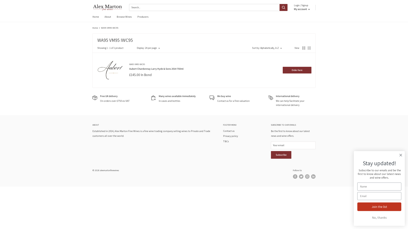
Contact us (229, 131)
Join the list (379, 207)
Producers (143, 16)
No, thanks (379, 217)
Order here (297, 70)
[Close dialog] (401, 155)
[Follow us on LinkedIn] (313, 176)
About (108, 16)
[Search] (284, 7)
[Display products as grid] (309, 48)
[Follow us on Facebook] (295, 176)
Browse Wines (124, 16)
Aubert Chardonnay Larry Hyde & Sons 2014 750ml (156, 68)
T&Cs (226, 141)
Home (95, 16)
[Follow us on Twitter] (301, 176)
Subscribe (281, 154)
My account (300, 9)
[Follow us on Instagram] (307, 176)
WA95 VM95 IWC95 (109, 27)
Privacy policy (230, 136)
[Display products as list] (303, 48)
